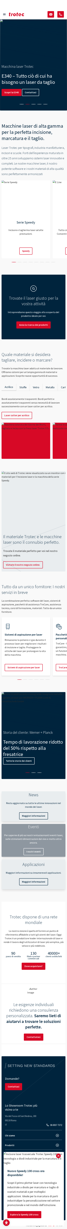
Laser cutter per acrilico (16, 415)
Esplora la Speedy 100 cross (24, 1214)
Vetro (36, 387)
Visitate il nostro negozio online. (23, 564)
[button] (6, 1222)
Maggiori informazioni (33, 815)
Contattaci (30, 92)
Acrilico (9, 387)
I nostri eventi (33, 851)
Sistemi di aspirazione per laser (23, 667)
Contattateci (34, 1037)
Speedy (26, 250)
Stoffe (22, 387)
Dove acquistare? (33, 966)
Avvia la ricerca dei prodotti (33, 324)
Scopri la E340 (11, 92)
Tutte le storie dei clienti (19, 760)
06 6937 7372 (56, 1125)
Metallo (50, 387)
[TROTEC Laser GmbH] (16, 14)
